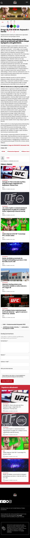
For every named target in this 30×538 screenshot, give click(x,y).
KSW (2, 22)
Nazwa (3, 355)
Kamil (8, 157)
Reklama (19, 508)
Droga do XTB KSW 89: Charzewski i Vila (18, 145)
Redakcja (3, 508)
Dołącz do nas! (9, 508)
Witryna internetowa (7, 368)
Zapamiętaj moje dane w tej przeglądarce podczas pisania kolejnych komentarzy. (13, 376)
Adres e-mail (5, 361)
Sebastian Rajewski (13, 151)
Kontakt (14, 508)
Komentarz (4, 341)
